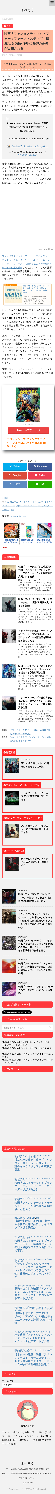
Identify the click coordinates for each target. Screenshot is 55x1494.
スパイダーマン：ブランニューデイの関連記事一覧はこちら (34, 829)
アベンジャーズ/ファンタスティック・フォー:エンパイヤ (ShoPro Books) (27, 443)
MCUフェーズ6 (16, 502)
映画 (6, 498)
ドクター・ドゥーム (32, 502)
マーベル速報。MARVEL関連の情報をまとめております (27, 1469)
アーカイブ (7, 1381)
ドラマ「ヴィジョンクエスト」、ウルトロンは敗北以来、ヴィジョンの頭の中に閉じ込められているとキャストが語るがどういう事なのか (35, 921)
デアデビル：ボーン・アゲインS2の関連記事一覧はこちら (35, 861)
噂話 (12, 510)
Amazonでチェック (28, 430)
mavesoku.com (18, 516)
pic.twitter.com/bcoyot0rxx (36, 146)
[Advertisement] (27, 216)
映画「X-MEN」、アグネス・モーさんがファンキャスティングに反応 (35, 989)
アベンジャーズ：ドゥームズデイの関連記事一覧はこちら (34, 796)
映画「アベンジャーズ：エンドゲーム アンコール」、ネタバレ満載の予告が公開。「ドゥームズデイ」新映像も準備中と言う (35, 945)
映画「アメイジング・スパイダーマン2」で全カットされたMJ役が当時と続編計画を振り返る (35, 897)
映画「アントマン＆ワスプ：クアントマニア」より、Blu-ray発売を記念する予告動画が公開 (35, 669)
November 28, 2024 (28, 155)
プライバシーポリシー (27, 1478)
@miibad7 (16, 146)
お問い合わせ (27, 1482)
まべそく (27, 9)
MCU (7, 502)
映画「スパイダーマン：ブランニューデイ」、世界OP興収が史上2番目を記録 (35, 602)
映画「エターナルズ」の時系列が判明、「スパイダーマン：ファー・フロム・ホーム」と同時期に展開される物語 (35, 571)
